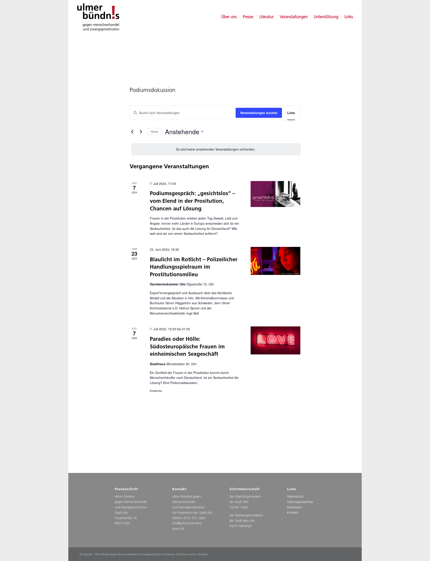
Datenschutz (295, 496)
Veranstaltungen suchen (258, 112)
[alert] (216, 149)
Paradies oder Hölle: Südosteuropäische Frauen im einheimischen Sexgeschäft (187, 346)
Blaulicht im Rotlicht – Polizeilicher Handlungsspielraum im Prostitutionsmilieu (193, 267)
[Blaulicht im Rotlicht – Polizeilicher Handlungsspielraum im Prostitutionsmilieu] (275, 261)
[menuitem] (229, 17)
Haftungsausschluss (300, 502)
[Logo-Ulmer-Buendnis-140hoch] (97, 17)
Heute (154, 131)
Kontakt (292, 513)
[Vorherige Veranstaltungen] (132, 131)
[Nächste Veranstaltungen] (141, 131)
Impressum (294, 507)
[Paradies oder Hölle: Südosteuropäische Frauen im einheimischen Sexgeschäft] (275, 340)
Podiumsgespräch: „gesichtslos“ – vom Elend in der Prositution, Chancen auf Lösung (192, 200)
